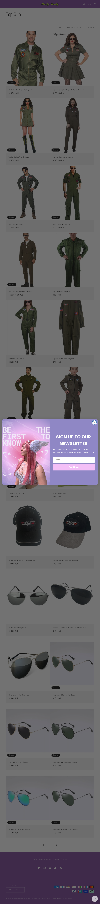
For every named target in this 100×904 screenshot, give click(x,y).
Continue (74, 467)
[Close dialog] (94, 422)
